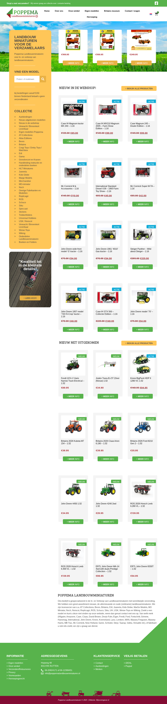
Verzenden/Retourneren (19, 669)
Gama (22, 156)
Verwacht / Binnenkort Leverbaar (29, 127)
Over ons (59, 11)
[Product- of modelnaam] (43, 79)
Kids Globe (24, 175)
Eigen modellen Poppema (31, 132)
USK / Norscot (25, 221)
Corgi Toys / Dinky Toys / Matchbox (30, 149)
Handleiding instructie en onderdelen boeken (30, 164)
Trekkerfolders (25, 215)
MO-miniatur (24, 184)
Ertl (20, 153)
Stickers (22, 212)
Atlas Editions (25, 138)
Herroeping (92, 17)
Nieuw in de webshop (29, 123)
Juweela (23, 172)
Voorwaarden (14, 675)
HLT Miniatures (26, 168)
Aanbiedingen (25, 117)
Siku (21, 205)
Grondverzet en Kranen (29, 160)
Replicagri (23, 196)
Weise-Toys (24, 230)
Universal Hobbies (27, 218)
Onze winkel (74, 11)
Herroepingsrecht (16, 679)
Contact (99, 663)
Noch (21, 187)
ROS (21, 199)
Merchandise (25, 181)
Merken (99, 669)
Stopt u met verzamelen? (17, 3)
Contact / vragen (132, 11)
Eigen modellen (92, 11)
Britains (22, 144)
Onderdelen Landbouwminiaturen (28, 237)
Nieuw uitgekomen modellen (32, 120)
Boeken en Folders (28, 242)
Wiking (22, 233)
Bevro (21, 141)
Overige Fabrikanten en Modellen (30, 191)
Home (47, 11)
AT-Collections (25, 135)
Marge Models (25, 178)
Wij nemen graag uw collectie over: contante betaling (50, 3)
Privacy (11, 672)
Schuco (22, 202)
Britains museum (112, 11)
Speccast (23, 209)
